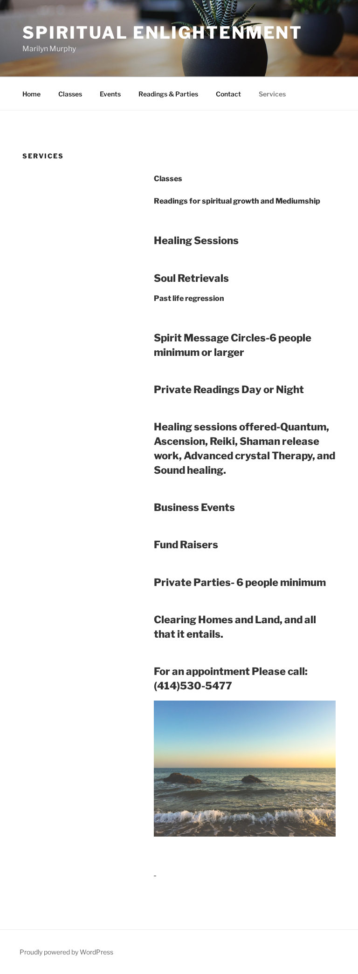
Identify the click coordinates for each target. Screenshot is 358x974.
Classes (70, 94)
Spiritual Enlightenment (162, 32)
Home (31, 94)
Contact (228, 94)
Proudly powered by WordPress (66, 952)
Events (110, 94)
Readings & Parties (168, 94)
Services (272, 94)
